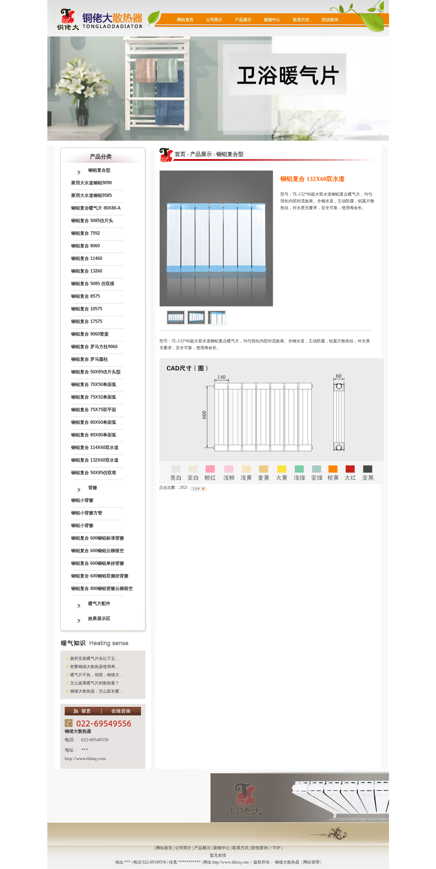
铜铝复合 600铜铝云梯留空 (97, 550)
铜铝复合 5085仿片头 (92, 220)
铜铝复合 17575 (86, 321)
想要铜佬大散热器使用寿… (94, 666)
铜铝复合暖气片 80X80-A (96, 208)
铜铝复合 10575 (86, 308)
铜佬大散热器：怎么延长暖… (96, 691)
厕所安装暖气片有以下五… (94, 658)
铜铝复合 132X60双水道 (95, 460)
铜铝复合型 (99, 170)
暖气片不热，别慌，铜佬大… (96, 674)
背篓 (92, 487)
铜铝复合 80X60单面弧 (93, 422)
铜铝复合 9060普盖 (90, 334)
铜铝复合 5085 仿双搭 (92, 283)
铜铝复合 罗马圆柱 (89, 359)
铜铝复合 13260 (86, 271)
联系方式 (301, 19)
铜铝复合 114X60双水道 (95, 447)
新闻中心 (272, 19)
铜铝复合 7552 (85, 233)
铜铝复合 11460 (86, 258)
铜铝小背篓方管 (86, 512)
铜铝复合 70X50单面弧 (93, 384)
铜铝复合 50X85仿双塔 (93, 472)
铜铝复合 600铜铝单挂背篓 (97, 563)
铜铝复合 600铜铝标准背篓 (97, 538)
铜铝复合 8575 (85, 296)
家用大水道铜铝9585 (91, 195)
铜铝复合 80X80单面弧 (93, 434)
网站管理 (311, 862)
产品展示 (243, 19)
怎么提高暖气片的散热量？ (94, 683)
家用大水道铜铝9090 (91, 182)
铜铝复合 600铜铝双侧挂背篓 (99, 575)
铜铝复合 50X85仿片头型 (96, 371)
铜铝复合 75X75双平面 (93, 409)
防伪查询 (330, 19)
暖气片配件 (99, 603)
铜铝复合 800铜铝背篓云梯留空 (102, 588)
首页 (180, 154)
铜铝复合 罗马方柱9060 (94, 346)
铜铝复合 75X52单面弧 (93, 397)
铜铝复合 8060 (85, 245)
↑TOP (275, 847)
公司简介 (214, 19)
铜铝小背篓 (82, 500)
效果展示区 (99, 618)
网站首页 (185, 19)
